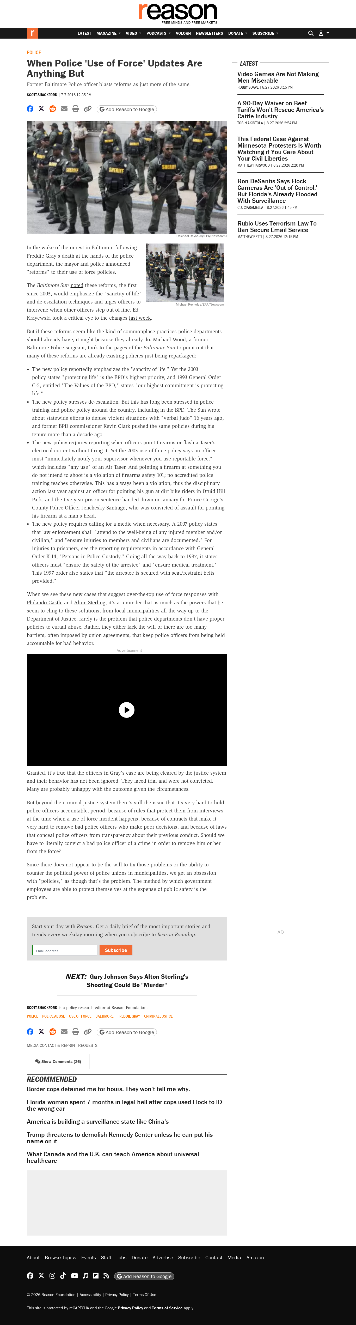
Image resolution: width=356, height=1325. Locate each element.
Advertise (163, 1257)
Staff (106, 1257)
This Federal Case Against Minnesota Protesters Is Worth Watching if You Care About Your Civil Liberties (279, 148)
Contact (213, 1257)
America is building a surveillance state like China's (98, 1121)
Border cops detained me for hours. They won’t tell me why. (108, 1089)
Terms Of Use (144, 1294)
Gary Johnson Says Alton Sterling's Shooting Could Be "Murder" (126, 981)
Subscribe (264, 33)
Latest (84, 33)
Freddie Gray (129, 1016)
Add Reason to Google (129, 109)
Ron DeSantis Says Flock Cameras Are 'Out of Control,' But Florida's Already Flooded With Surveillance (277, 191)
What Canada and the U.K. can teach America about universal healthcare (113, 1157)
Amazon (255, 1257)
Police (34, 52)
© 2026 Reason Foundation (51, 1294)
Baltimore (104, 1016)
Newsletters (209, 33)
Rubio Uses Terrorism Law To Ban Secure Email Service (277, 226)
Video (132, 33)
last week (140, 318)
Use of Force (80, 1016)
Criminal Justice (158, 1016)
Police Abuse (53, 1016)
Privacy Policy (117, 1294)
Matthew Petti (249, 236)
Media (234, 1257)
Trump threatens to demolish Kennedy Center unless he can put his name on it (120, 1137)
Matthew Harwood (253, 165)
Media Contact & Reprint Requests (62, 1045)
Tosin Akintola (250, 122)
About (33, 1257)
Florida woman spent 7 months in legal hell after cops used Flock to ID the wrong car (124, 1105)
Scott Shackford (42, 94)
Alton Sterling (89, 602)
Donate (236, 33)
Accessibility (90, 1294)
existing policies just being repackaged (150, 355)
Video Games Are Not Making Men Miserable (278, 77)
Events (88, 1257)
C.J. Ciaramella (250, 207)
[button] (324, 33)
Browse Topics (60, 1257)
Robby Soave (248, 87)
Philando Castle (45, 602)
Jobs (121, 1257)
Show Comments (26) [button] (60, 1061)
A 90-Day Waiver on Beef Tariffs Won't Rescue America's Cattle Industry (280, 109)
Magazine (107, 33)
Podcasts (156, 33)
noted (77, 285)
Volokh (183, 33)
